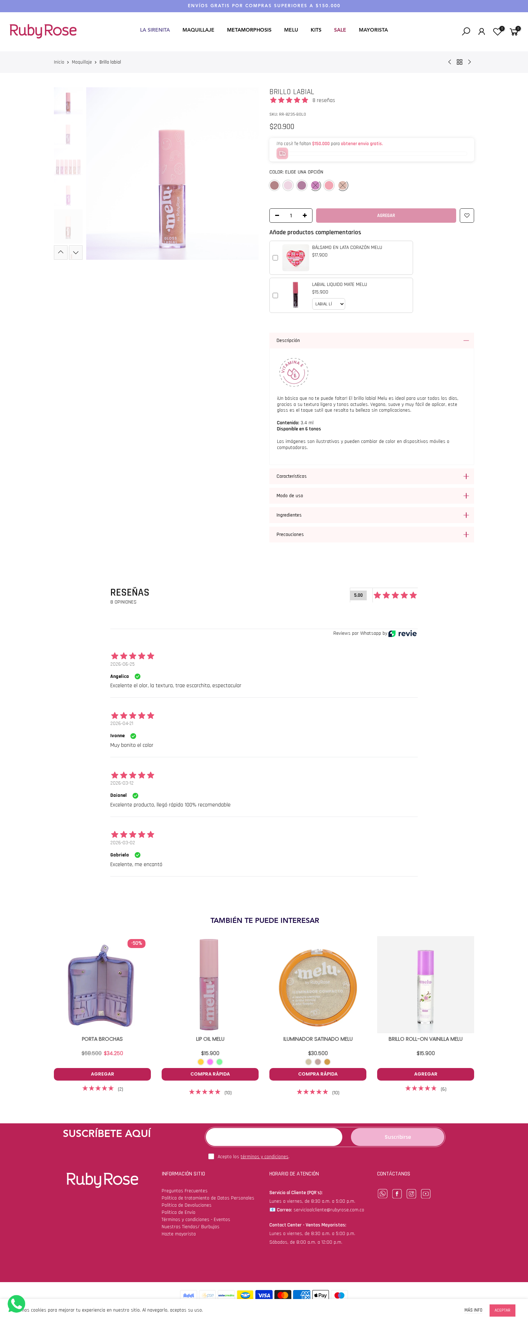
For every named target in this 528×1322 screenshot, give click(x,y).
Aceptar (502, 1310)
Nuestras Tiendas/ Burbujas (190, 1227)
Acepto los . (254, 1157)
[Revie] (402, 633)
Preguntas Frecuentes (185, 1191)
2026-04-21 (121, 723)
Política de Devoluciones (187, 1205)
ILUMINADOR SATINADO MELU (318, 1039)
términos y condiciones (264, 1157)
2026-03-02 (122, 843)
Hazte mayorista (179, 1234)
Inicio (59, 62)
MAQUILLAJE (198, 30)
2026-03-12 (122, 783)
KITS (316, 30)
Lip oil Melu (210, 1039)
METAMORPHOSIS (249, 30)
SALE (340, 30)
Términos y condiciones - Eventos (196, 1219)
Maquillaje (82, 62)
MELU (291, 30)
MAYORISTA (373, 30)
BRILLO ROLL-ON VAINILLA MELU (426, 1039)
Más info (473, 1310)
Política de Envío (178, 1212)
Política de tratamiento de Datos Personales (208, 1198)
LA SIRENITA (155, 30)
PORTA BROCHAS (102, 1039)
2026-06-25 (122, 664)
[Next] (246, 173)
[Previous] (97, 173)
